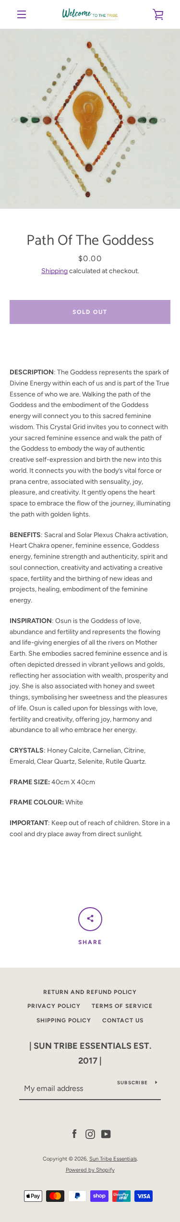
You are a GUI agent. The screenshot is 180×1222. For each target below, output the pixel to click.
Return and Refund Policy (90, 992)
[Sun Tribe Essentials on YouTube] (106, 1134)
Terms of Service (122, 1006)
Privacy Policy (54, 1006)
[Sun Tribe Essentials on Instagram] (90, 1134)
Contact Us (123, 1020)
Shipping (54, 271)
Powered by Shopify (90, 1169)
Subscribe (132, 1082)
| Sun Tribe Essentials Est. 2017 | (90, 1053)
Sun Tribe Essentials (113, 1158)
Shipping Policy (63, 1020)
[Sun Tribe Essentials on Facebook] (74, 1134)
